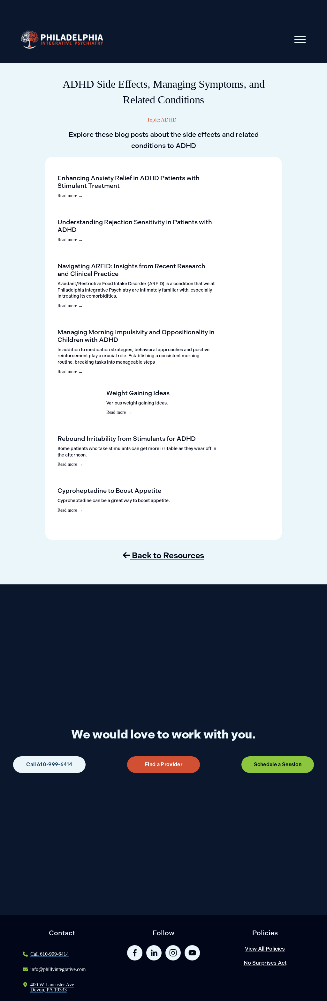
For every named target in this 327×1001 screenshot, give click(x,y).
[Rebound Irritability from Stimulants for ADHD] (103, 432)
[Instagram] (173, 952)
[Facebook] (134, 952)
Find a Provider (163, 764)
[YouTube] (192, 952)
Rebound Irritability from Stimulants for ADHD (126, 438)
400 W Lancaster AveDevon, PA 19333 (52, 987)
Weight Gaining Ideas (138, 393)
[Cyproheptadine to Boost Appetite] (92, 484)
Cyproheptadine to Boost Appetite (109, 490)
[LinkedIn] (154, 952)
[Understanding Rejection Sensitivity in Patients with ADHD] (114, 215)
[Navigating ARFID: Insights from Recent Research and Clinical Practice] (125, 259)
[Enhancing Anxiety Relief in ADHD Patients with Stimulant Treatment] (123, 171)
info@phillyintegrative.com (58, 969)
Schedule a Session (278, 764)
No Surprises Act (265, 963)
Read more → (70, 195)
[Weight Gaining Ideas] (81, 391)
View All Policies (265, 948)
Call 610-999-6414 (49, 764)
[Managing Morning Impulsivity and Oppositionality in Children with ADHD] (129, 325)
